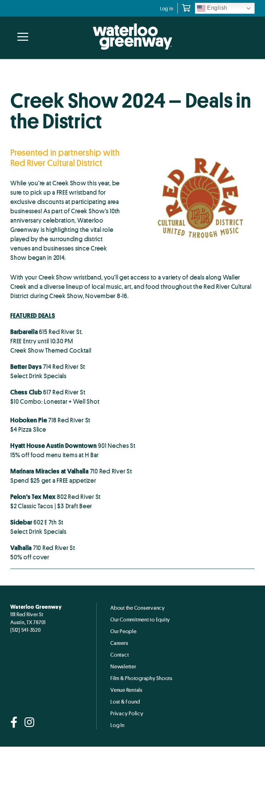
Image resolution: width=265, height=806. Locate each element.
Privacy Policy (127, 713)
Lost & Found (125, 701)
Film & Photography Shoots (141, 678)
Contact (119, 654)
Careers (119, 642)
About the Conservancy (137, 607)
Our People (123, 631)
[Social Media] (14, 722)
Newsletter (123, 666)
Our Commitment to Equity (140, 619)
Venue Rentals (126, 689)
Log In (167, 8)
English (216, 8)
